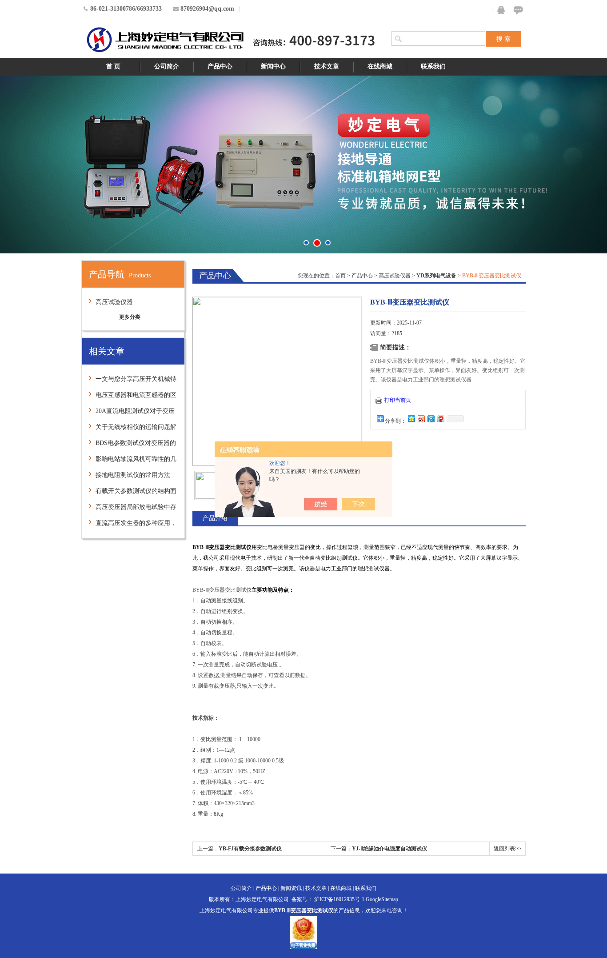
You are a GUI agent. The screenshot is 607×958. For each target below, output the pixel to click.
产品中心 (220, 66)
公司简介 (166, 66)
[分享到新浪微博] (421, 418)
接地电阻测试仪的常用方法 (133, 475)
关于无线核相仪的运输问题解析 (132, 429)
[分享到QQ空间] (411, 418)
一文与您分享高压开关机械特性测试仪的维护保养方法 (132, 381)
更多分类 (129, 317)
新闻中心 (273, 66)
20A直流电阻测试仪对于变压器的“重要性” (132, 413)
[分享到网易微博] (440, 418)
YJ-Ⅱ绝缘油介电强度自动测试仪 (389, 849)
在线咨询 (517, 10)
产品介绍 (215, 518)
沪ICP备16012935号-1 (339, 899)
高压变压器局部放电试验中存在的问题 (132, 509)
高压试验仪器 (114, 302)
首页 (340, 276)
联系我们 (433, 66)
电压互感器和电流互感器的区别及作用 (132, 397)
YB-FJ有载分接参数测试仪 (250, 849)
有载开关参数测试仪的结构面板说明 (132, 493)
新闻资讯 (291, 888)
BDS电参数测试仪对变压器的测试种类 (132, 445)
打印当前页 (397, 400)
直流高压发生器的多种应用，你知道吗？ (132, 525)
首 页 (113, 66)
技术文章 (326, 66)
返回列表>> (507, 849)
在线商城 (379, 66)
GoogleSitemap (382, 899)
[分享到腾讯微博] (430, 418)
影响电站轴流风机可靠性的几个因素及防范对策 (132, 461)
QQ (499, 10)
